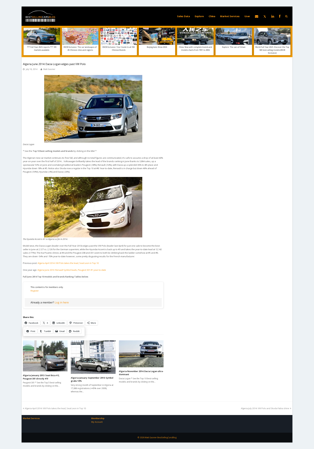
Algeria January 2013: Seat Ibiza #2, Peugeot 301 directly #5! (41, 377)
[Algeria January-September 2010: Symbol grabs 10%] (93, 357)
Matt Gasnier (49, 69)
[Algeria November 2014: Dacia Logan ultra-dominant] (141, 353)
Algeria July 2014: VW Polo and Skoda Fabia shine (265, 408)
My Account (97, 421)
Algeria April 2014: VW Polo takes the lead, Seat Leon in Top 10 (68, 263)
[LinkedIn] (273, 16)
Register (35, 290)
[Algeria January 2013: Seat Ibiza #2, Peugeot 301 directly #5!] (45, 355)
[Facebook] (280, 16)
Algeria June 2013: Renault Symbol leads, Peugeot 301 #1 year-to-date (71, 269)
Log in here (62, 302)
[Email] (257, 16)
